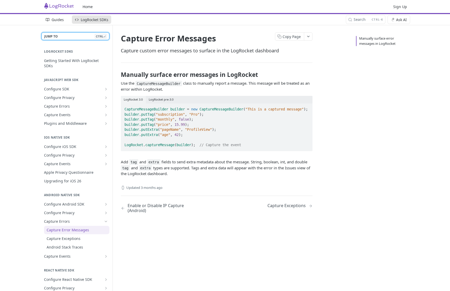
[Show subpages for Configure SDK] (106, 89)
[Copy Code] (306, 107)
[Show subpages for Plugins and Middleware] (106, 123)
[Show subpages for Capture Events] (106, 115)
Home (88, 6)
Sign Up (400, 6)
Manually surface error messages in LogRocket (377, 41)
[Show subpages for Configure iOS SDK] (106, 147)
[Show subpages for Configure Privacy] (106, 98)
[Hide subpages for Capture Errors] (106, 221)
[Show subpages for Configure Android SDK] (106, 204)
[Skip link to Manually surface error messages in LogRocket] (117, 75)
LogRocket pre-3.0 (161, 99)
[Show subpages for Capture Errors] (106, 106)
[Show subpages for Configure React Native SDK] (106, 279)
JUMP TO (74, 36)
